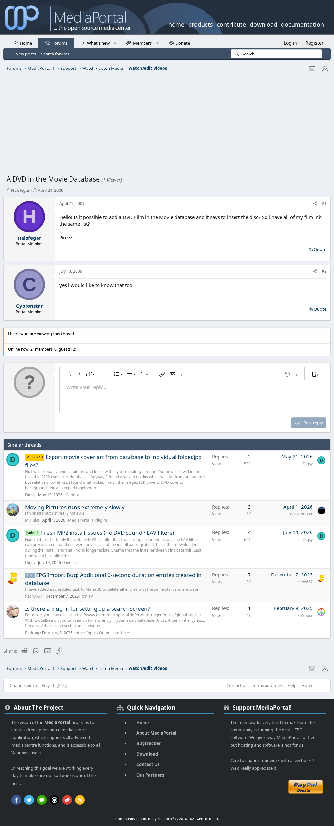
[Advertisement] (167, 125)
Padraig (32, 632)
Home (26, 43)
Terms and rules (267, 685)
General (73, 494)
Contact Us (147, 764)
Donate (182, 43)
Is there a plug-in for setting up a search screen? (87, 608)
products (200, 24)
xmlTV (87, 596)
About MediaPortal (156, 733)
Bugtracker (148, 743)
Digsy (30, 494)
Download (147, 754)
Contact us (236, 685)
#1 (324, 203)
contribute (231, 24)
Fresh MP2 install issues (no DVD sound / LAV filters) (107, 532)
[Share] (315, 203)
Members (142, 43)
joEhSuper (303, 615)
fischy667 (33, 596)
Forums (59, 43)
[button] (115, 43)
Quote (320, 249)
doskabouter (301, 514)
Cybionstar (29, 305)
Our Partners (150, 775)
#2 (324, 271)
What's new (98, 43)
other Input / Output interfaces (103, 632)
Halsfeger (20, 190)
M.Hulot (32, 520)
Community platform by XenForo (167, 818)
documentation (302, 24)
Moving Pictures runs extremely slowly (75, 507)
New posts (25, 54)
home (176, 24)
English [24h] (54, 685)
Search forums (55, 54)
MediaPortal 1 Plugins (88, 520)
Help (291, 685)
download (263, 24)
